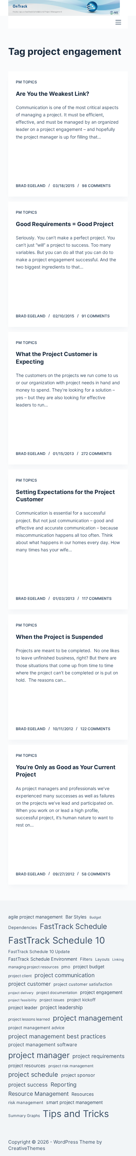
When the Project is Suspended (59, 636)
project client (20, 975)
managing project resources (33, 966)
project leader (22, 1007)
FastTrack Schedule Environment (42, 959)
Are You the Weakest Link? (52, 93)
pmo (65, 966)
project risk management (70, 1065)
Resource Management (38, 1093)
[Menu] (118, 22)
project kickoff (81, 999)
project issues (52, 999)
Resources (82, 1094)
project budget (88, 966)
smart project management (74, 1102)
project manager (39, 1055)
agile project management (35, 916)
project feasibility (22, 1000)
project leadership (61, 1007)
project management (88, 1018)
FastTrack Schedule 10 (56, 940)
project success (28, 1084)
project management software (42, 1045)
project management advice (36, 1027)
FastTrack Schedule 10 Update (39, 951)
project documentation (56, 992)
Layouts (102, 959)
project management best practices (57, 1036)
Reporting (64, 1084)
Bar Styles (76, 916)
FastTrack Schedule (73, 926)
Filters (86, 959)
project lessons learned (29, 1019)
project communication (64, 975)
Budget (95, 917)
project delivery (21, 993)
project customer (29, 984)
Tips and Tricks (76, 1113)
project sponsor (78, 1075)
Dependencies (22, 927)
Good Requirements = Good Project (65, 224)
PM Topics (26, 82)
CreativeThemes (26, 1148)
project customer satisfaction (82, 984)
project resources (27, 1065)
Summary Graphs (24, 1115)
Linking (118, 960)
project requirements (98, 1056)
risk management (25, 1102)
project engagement (101, 992)
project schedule (33, 1074)
